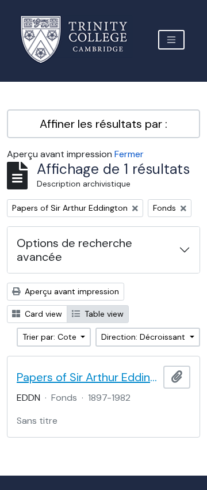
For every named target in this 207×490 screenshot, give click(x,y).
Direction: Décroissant (144, 337)
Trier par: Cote (50, 337)
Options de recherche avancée (74, 249)
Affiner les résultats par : (103, 123)
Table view (103, 314)
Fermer (129, 154)
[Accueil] (80, 39)
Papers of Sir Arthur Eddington (88, 377)
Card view (42, 314)
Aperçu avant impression (70, 291)
